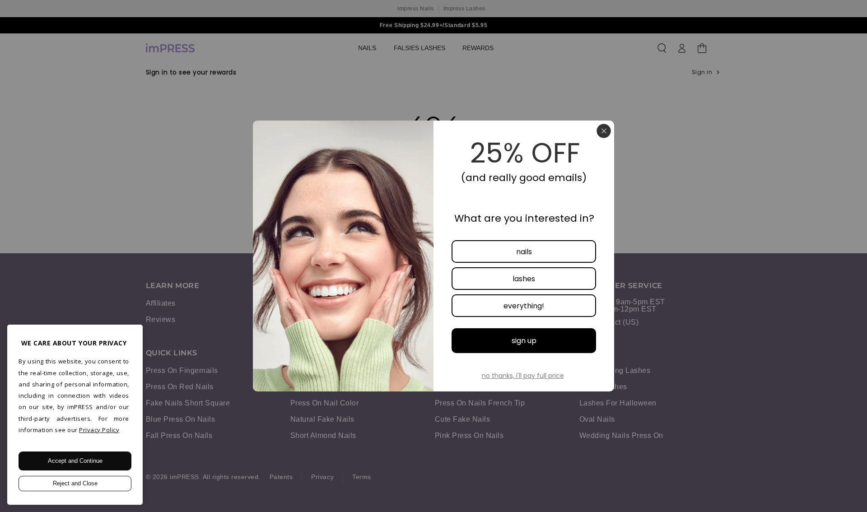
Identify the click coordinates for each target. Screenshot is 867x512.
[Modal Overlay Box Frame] (433, 256)
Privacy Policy (99, 430)
